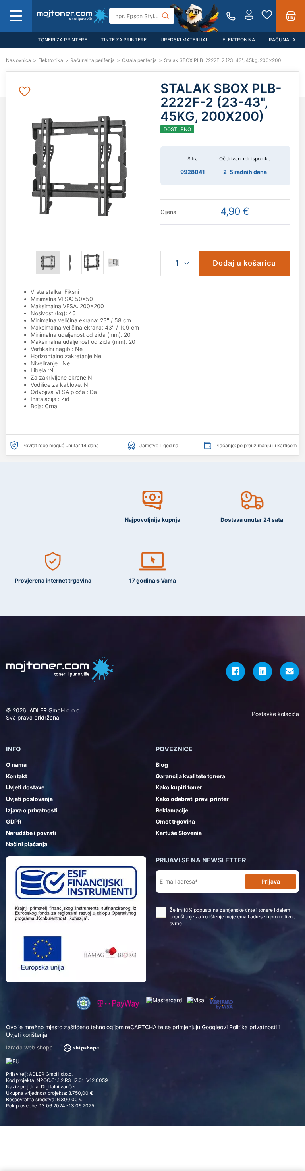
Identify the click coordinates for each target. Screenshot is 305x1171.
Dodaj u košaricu (244, 263)
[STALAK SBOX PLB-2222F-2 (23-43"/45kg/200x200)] (73, 16)
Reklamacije (172, 810)
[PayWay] (118, 1003)
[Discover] (221, 1003)
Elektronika (238, 39)
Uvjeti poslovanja (29, 798)
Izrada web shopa (30, 1047)
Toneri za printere (62, 39)
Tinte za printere (124, 39)
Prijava (270, 881)
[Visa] (195, 1000)
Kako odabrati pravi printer (192, 798)
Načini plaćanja (26, 844)
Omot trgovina (175, 821)
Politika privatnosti (253, 1027)
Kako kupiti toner (179, 787)
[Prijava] (249, 16)
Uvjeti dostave (25, 787)
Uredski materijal (184, 39)
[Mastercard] (164, 1000)
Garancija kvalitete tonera (190, 776)
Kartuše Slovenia (179, 833)
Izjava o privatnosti (32, 810)
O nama (16, 764)
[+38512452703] (231, 16)
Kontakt (16, 776)
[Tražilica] (165, 15)
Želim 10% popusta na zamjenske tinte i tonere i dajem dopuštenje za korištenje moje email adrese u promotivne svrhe (232, 916)
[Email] (289, 671)
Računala (282, 39)
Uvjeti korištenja (26, 1034)
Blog (162, 764)
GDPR (13, 821)
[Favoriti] (266, 16)
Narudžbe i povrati (31, 833)
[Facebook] (235, 671)
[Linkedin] (262, 671)
